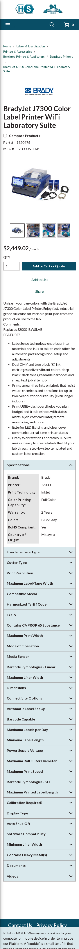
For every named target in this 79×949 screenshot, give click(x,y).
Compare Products (24, 135)
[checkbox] (5, 135)
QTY (6, 257)
